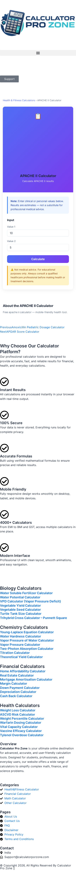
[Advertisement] (38, 147)
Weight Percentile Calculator (22, 718)
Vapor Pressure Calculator (20, 644)
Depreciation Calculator (18, 692)
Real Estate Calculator (17, 675)
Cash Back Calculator (16, 696)
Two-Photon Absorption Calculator (26, 648)
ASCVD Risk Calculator (17, 714)
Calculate (38, 259)
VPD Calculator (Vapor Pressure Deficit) (30, 601)
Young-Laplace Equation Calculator (27, 632)
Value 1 (11, 226)
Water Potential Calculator (20, 597)
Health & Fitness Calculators (19, 100)
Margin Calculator (13, 683)
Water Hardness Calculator (20, 636)
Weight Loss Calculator (17, 710)
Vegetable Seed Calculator (20, 609)
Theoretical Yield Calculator (21, 657)
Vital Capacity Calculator (19, 727)
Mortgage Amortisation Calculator (26, 679)
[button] (38, 53)
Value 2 (11, 241)
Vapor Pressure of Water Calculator (27, 640)
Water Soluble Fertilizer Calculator (26, 593)
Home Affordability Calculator (22, 671)
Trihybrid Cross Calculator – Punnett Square (33, 618)
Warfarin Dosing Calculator (20, 722)
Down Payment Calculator (20, 688)
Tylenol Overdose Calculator (21, 735)
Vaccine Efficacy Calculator (21, 731)
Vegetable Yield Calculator (20, 605)
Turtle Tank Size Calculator (20, 613)
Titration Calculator (15, 653)
